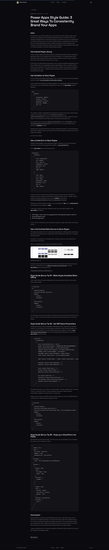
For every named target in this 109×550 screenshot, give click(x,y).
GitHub (57, 547)
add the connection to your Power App (57, 265)
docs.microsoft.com (63, 145)
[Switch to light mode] (91, 2)
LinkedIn (52, 547)
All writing (34, 9)
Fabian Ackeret (23, 2)
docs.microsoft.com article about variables (51, 80)
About (52, 2)
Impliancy (62, 547)
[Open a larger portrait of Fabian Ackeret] (18, 2)
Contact (64, 2)
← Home (90, 547)
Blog (57, 2)
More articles (34, 537)
